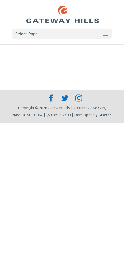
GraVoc (105, 114)
